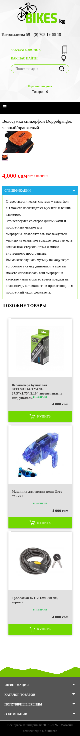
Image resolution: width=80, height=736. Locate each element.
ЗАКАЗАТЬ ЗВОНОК (26, 49)
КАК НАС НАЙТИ (24, 58)
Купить (44, 416)
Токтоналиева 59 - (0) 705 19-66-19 (31, 34)
